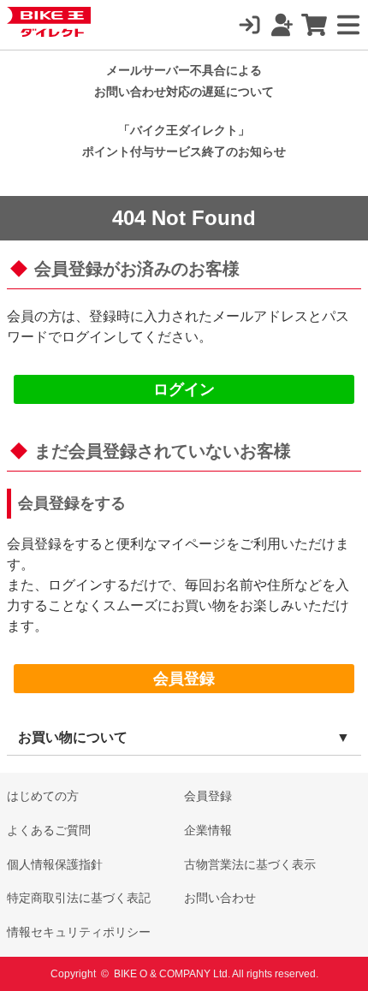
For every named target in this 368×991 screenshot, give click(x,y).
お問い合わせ (220, 898)
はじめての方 (43, 796)
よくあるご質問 (49, 830)
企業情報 (208, 830)
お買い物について (73, 737)
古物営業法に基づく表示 (250, 864)
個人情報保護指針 (55, 864)
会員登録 (184, 678)
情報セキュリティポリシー (79, 932)
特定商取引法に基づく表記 (79, 898)
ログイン (184, 389)
